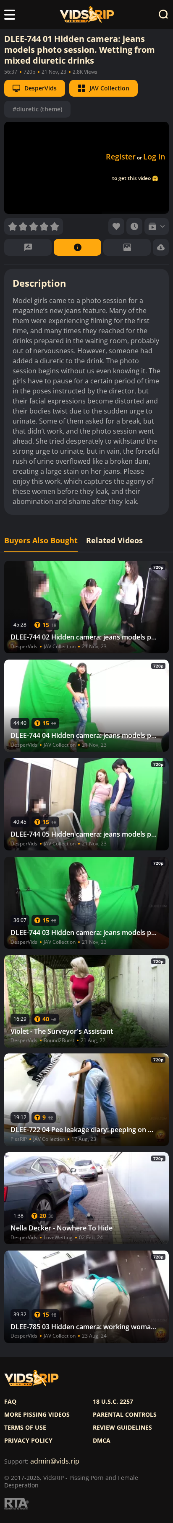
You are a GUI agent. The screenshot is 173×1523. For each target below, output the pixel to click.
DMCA (101, 1440)
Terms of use (25, 1427)
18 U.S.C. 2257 (113, 1401)
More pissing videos (37, 1414)
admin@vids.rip (54, 1461)
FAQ (10, 1401)
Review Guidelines (122, 1427)
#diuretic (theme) (37, 109)
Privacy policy (28, 1440)
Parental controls (125, 1414)
